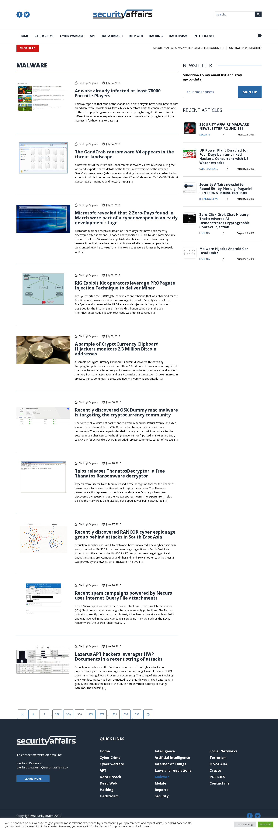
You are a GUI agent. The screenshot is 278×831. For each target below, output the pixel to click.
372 (102, 714)
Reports (161, 789)
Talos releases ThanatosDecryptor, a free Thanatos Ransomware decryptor (120, 473)
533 (137, 714)
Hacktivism (178, 36)
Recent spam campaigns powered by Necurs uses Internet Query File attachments (123, 595)
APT (93, 36)
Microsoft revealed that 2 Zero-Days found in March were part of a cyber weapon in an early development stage (126, 218)
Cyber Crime (44, 36)
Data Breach (112, 36)
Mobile (160, 783)
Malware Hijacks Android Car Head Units (223, 250)
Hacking (156, 36)
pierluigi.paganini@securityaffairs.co (42, 767)
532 (126, 714)
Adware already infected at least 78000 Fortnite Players (118, 93)
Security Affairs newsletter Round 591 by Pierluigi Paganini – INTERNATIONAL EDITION (225, 188)
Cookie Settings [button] (245, 824)
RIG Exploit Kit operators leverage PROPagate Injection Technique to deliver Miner (125, 285)
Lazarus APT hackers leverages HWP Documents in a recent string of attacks (118, 656)
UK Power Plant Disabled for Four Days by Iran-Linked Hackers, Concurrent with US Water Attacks (223, 156)
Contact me (220, 783)
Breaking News (208, 198)
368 (57, 714)
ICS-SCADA (219, 764)
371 (91, 714)
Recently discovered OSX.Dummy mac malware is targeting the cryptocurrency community (126, 412)
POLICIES (217, 777)
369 (68, 714)
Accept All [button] (265, 824)
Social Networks (223, 751)
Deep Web (136, 36)
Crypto (215, 770)
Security (204, 134)
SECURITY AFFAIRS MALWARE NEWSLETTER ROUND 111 (181, 48)
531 (115, 714)
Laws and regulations (173, 770)
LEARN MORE (33, 778)
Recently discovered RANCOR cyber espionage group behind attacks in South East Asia (125, 534)
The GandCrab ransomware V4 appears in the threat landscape (124, 154)
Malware (162, 777)
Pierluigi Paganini (89, 83)
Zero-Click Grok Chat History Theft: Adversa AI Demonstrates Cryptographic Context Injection (224, 220)
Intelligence (204, 36)
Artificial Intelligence (172, 757)
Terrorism (218, 757)
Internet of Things (170, 764)
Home (24, 36)
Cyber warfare (72, 36)
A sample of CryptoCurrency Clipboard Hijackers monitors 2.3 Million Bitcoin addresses (117, 349)
